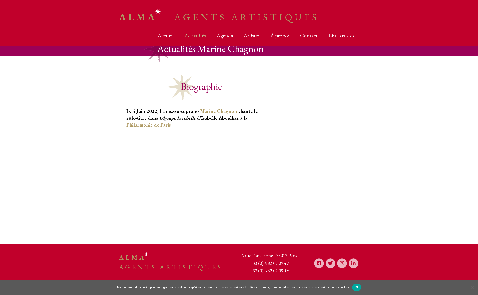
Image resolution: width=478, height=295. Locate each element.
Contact (309, 35)
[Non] (471, 287)
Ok (357, 287)
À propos (280, 35)
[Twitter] (330, 263)
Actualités (195, 35)
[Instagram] (342, 263)
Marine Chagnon (218, 111)
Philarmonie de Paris (148, 125)
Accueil (166, 35)
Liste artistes (341, 35)
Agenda (225, 35)
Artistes (252, 35)
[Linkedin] (353, 263)
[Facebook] (319, 263)
